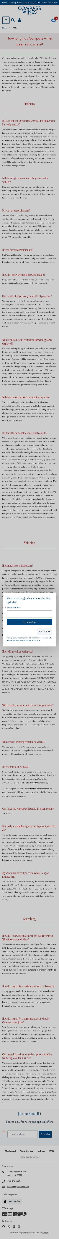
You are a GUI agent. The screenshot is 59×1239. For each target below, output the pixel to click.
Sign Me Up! (29, 622)
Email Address (14, 607)
